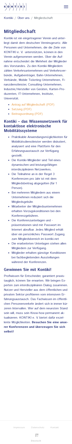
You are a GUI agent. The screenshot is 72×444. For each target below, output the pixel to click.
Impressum (19, 427)
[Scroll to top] (63, 435)
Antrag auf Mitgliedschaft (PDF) (33, 104)
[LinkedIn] (36, 434)
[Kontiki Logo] (15, 7)
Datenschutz (37, 427)
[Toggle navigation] (66, 6)
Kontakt (54, 427)
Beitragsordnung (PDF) (27, 114)
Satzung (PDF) (21, 109)
